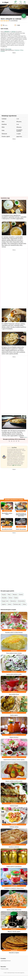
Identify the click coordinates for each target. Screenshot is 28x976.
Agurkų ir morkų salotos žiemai (14, 909)
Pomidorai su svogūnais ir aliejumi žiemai (14, 888)
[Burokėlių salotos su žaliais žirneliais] (14, 621)
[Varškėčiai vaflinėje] (14, 815)
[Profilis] (25, 2)
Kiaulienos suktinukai (14, 847)
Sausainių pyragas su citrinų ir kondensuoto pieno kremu (21, 514)
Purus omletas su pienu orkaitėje (14, 653)
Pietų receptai (8, 49)
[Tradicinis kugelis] (14, 793)
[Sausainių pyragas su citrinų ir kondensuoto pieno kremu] (21, 506)
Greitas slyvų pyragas (21, 529)
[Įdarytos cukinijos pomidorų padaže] (14, 769)
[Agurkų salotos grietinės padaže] (14, 663)
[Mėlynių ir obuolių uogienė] (14, 920)
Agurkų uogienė (14, 715)
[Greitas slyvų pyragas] (21, 521)
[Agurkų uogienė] (14, 704)
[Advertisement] (14, 68)
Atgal (6, 2)
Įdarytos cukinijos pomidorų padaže (14, 781)
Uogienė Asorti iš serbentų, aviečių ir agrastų (14, 759)
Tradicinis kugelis (14, 805)
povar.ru (25, 437)
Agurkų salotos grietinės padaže (14, 674)
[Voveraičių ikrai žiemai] (7, 522)
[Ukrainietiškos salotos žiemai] (7, 506)
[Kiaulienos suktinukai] (14, 836)
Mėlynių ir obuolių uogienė (14, 931)
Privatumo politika (4, 968)
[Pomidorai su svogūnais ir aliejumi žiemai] (14, 876)
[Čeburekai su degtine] (14, 941)
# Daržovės (16, 50)
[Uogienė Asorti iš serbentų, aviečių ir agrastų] (14, 748)
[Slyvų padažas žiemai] (14, 683)
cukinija (13, 31)
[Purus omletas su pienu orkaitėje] (14, 642)
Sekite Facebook (17, 465)
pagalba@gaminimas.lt (6, 960)
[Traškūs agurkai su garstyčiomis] (14, 856)
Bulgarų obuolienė (14, 737)
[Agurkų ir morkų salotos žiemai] (14, 898)
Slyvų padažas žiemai (14, 694)
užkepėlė (6, 31)
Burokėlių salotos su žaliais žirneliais (14, 632)
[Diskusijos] (16, 2)
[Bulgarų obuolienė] (14, 725)
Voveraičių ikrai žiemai (7, 529)
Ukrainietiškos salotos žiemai (7, 514)
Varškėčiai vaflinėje (14, 826)
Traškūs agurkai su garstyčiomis (14, 866)
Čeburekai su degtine (14, 952)
